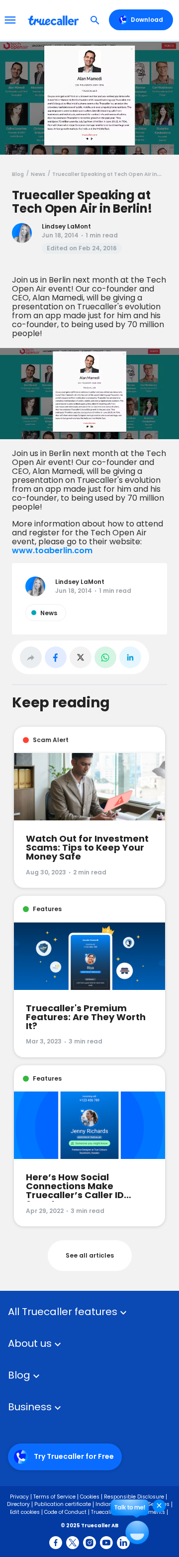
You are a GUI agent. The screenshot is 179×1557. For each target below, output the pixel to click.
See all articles (90, 1255)
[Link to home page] (54, 20)
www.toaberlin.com (52, 550)
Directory (18, 1504)
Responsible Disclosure (134, 1496)
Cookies (89, 1496)
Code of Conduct (65, 1512)
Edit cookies (25, 1512)
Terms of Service (54, 1496)
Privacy (19, 1496)
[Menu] (10, 20)
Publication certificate (62, 1504)
